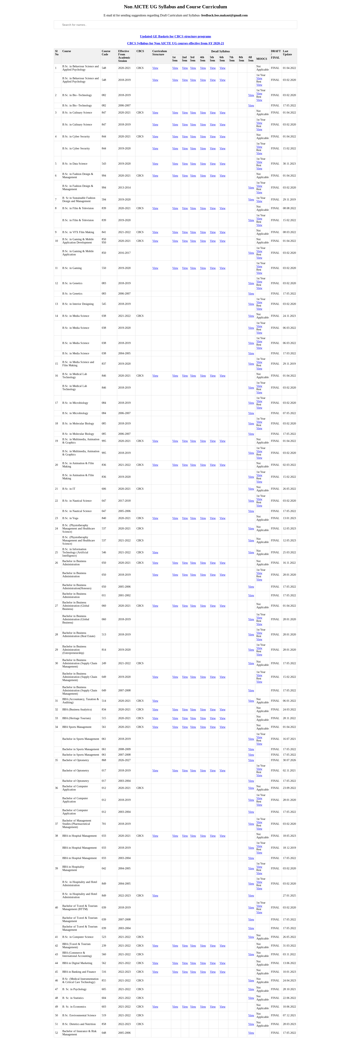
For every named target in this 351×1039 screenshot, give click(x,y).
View (155, 68)
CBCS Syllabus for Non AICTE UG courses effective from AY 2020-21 (175, 43)
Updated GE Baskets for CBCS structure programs (175, 36)
